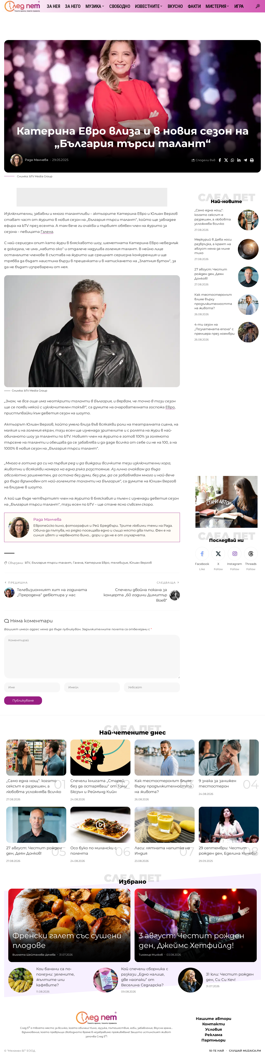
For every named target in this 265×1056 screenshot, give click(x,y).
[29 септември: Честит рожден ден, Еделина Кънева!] (229, 825)
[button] (258, 6)
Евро (170, 407)
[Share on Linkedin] (239, 160)
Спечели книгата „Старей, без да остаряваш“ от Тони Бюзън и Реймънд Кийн (98, 786)
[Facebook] (202, 559)
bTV (27, 562)
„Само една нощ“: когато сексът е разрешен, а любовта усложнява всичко (33, 786)
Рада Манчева (36, 160)
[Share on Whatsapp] (232, 160)
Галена (47, 232)
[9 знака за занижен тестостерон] (229, 758)
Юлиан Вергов (140, 562)
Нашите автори (213, 1018)
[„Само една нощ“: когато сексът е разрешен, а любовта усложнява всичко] (248, 220)
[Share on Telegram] (245, 160)
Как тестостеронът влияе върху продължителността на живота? (163, 786)
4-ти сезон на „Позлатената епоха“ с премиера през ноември (214, 329)
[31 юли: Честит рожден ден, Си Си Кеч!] (190, 980)
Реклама (213, 1035)
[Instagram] (234, 559)
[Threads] (251, 559)
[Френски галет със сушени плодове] (69, 925)
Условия (213, 1029)
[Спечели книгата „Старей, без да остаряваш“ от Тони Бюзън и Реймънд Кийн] (100, 758)
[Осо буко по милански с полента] (100, 825)
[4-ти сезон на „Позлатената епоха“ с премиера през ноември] (248, 332)
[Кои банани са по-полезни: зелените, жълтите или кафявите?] (20, 980)
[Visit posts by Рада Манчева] (16, 160)
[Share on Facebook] (220, 160)
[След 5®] (22, 6)
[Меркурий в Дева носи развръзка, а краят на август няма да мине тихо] (248, 249)
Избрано (132, 881)
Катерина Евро (97, 562)
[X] (218, 559)
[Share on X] (226, 160)
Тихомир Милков (151, 954)
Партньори (213, 1040)
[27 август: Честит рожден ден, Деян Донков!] (248, 276)
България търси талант (51, 562)
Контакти (213, 1024)
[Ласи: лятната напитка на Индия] (165, 825)
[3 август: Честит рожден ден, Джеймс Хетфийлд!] (196, 925)
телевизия (119, 562)
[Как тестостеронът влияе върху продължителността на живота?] (248, 304)
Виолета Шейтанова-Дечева (33, 954)
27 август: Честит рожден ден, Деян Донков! (210, 273)
